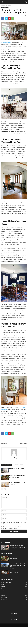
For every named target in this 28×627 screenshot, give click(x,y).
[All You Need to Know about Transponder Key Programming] (5, 547)
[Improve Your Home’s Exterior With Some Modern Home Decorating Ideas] (5, 565)
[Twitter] (6, 18)
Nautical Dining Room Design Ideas (6, 442)
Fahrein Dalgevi (6, 15)
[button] (2, 2)
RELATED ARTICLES (6, 465)
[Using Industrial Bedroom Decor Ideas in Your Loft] (5, 572)
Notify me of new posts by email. (10, 528)
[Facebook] (2, 18)
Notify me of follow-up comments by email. (12, 526)
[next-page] (5, 489)
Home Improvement (9, 5)
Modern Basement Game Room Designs (21, 442)
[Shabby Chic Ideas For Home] (5, 470)
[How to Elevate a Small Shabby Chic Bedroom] (5, 484)
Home (2, 5)
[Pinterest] (9, 18)
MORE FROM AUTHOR (18, 465)
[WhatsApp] (12, 18)
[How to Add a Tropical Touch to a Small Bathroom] (5, 477)
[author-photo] (14, 455)
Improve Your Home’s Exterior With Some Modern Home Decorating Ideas (18, 565)
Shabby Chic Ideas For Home (17, 468)
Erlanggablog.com (6, 42)
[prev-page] (2, 489)
